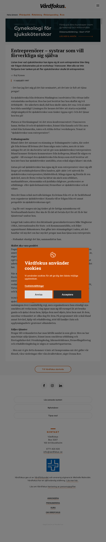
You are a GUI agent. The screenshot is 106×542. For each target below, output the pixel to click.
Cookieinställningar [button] (34, 286)
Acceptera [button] (67, 294)
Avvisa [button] (38, 294)
